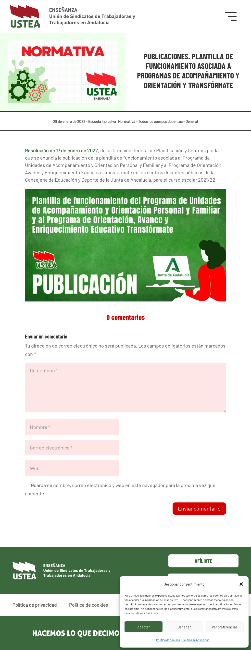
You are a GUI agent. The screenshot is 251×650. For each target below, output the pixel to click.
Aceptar (143, 627)
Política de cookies (168, 639)
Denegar (184, 627)
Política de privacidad (196, 639)
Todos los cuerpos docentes (160, 121)
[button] (241, 584)
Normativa (126, 121)
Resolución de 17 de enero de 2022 (61, 150)
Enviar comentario (199, 508)
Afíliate (203, 560)
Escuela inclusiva (102, 121)
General (192, 121)
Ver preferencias (225, 627)
